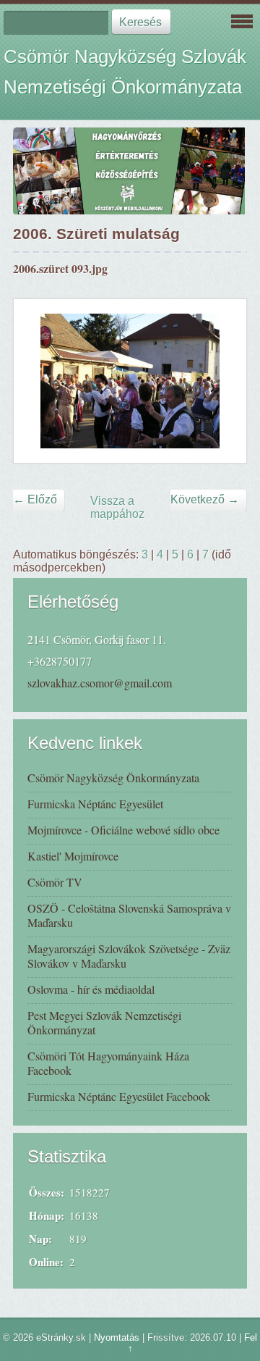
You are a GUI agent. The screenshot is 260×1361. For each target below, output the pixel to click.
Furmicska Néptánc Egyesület (95, 803)
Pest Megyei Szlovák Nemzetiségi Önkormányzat (104, 1022)
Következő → (204, 499)
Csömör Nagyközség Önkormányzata (113, 777)
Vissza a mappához (117, 507)
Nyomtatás (116, 1337)
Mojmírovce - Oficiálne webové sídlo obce (123, 829)
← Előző (35, 499)
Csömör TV (54, 881)
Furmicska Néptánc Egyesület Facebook (118, 1096)
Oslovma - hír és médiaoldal (91, 989)
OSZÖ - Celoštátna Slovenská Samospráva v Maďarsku (129, 915)
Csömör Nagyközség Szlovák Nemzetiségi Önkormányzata (125, 71)
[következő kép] (223, 381)
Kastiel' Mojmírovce (72, 855)
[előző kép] (37, 381)
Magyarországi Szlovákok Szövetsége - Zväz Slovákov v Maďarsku (128, 956)
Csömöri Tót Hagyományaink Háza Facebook (108, 1063)
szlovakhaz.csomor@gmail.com (99, 682)
